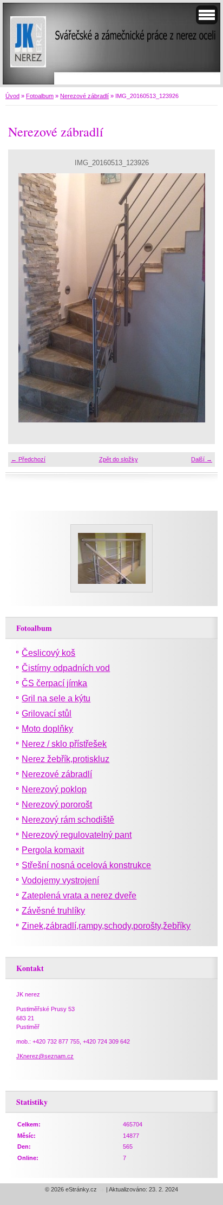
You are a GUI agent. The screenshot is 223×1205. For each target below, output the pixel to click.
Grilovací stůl (46, 713)
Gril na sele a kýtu (56, 698)
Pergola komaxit (53, 850)
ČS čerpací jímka (54, 683)
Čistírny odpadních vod (66, 668)
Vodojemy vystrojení (60, 880)
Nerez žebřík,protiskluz (65, 759)
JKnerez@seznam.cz (45, 1056)
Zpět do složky (118, 459)
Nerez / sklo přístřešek (64, 743)
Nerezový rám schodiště (68, 819)
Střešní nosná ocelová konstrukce (86, 865)
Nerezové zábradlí (84, 96)
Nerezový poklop (54, 789)
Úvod (12, 96)
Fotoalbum (40, 96)
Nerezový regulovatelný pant (77, 834)
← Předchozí (28, 459)
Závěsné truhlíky (53, 910)
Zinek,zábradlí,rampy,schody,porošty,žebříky (106, 925)
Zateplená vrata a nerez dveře (79, 895)
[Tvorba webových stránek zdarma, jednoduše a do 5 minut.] (102, 1190)
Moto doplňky (47, 728)
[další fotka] (197, 297)
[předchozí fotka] (26, 297)
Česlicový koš (48, 652)
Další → (201, 459)
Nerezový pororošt (57, 804)
